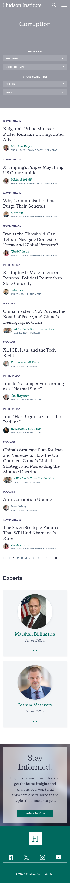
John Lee (17, 290)
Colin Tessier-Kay (42, 329)
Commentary (35, 150)
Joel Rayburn (20, 396)
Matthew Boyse (21, 146)
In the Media (34, 294)
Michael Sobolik (22, 179)
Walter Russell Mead (25, 362)
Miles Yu (17, 213)
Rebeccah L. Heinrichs (26, 429)
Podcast (35, 333)
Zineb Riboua (20, 252)
